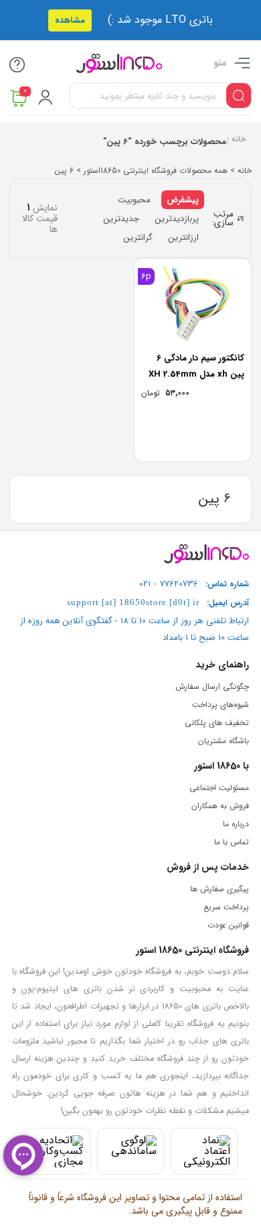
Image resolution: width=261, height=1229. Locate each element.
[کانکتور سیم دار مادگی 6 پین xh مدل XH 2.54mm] (193, 303)
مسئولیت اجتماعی (219, 787)
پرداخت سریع (226, 907)
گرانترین (138, 238)
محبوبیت (134, 200)
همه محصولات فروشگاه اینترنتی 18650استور (156, 170)
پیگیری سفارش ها (219, 889)
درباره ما (236, 824)
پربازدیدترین (177, 219)
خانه (238, 140)
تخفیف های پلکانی (217, 722)
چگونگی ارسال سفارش (212, 686)
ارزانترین (184, 238)
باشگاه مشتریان (223, 740)
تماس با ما (231, 842)
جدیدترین (121, 219)
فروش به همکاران (220, 805)
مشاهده (70, 20)
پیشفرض (183, 200)
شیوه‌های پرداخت (220, 704)
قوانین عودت (228, 925)
